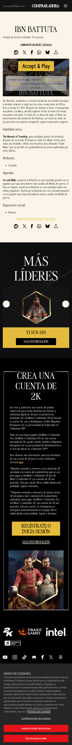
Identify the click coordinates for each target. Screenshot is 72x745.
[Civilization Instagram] (15, 657)
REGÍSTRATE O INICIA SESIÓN (36, 528)
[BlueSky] (47, 52)
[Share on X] (24, 52)
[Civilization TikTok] (24, 657)
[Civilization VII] (14, 5)
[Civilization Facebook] (42, 657)
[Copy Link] (56, 52)
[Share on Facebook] (32, 52)
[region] (36, 704)
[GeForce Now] (12, 643)
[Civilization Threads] (60, 657)
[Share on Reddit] (16, 52)
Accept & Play (36, 66)
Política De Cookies (39, 711)
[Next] (65, 304)
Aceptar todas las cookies (36, 728)
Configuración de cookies (36, 718)
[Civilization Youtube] (5, 657)
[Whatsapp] (39, 52)
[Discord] (34, 657)
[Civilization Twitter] (51, 657)
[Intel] (56, 632)
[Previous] (6, 304)
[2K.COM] (8, 632)
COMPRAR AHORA (45, 5)
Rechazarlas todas (36, 738)
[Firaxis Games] (29, 632)
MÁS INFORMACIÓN (36, 341)
